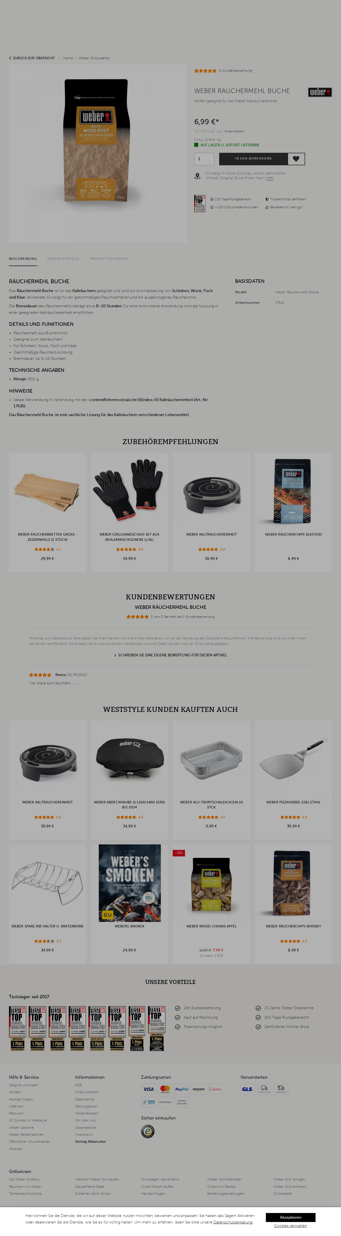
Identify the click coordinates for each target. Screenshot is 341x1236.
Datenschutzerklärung (233, 1222)
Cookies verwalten (290, 1226)
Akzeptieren (290, 1218)
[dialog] (170, 1221)
